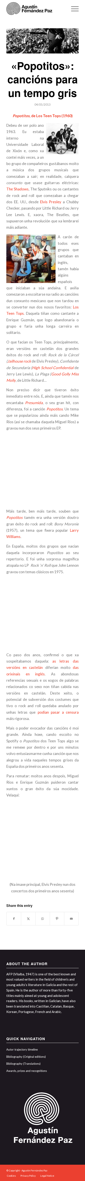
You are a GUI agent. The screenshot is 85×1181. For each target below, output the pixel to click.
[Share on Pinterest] (57, 918)
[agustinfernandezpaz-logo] (35, 8)
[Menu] (73, 8)
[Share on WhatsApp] (43, 918)
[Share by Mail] (71, 918)
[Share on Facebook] (14, 918)
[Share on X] (28, 918)
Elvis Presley (50, 202)
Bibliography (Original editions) (26, 1056)
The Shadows (17, 189)
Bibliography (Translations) (23, 1063)
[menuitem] (73, 8)
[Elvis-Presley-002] (42, 40)
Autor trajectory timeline (22, 1049)
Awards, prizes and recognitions (26, 1071)
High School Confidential (52, 367)
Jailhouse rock (19, 361)
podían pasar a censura (58, 712)
